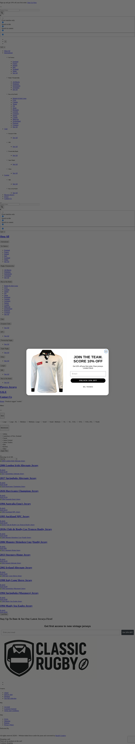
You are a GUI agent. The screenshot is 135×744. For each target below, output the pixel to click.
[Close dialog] (106, 351)
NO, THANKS (88, 387)
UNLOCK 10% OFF (88, 380)
